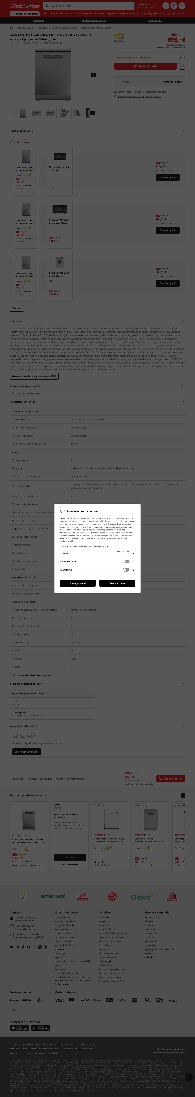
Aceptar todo (117, 583)
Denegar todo (78, 583)
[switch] (126, 561)
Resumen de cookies (102, 546)
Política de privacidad (68, 546)
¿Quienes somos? (85, 546)
